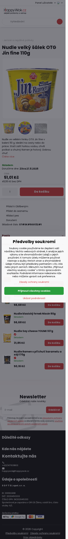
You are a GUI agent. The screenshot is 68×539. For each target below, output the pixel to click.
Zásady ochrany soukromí (34, 282)
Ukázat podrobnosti (34, 298)
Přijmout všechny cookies (34, 291)
